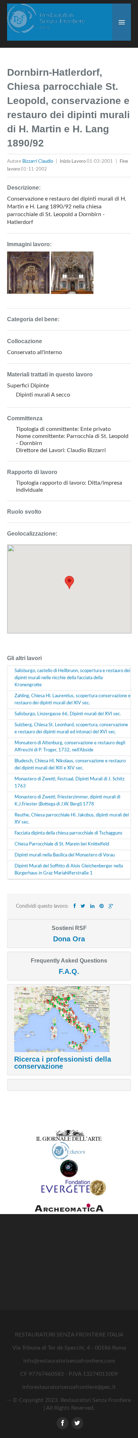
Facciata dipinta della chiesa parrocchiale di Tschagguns (68, 833)
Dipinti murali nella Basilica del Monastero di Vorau (65, 855)
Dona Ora (69, 939)
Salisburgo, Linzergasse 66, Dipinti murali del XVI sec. (68, 714)
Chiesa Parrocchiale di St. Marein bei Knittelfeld (62, 844)
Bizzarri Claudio (38, 161)
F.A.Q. (69, 971)
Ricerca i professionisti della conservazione (62, 1062)
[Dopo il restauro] (29, 276)
